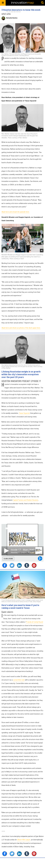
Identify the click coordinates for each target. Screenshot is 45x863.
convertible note (18, 680)
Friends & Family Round (34, 622)
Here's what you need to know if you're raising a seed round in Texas (20, 606)
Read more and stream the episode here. (15, 212)
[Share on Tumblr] (26, 565)
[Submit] (42, 3)
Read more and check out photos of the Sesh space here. (21, 328)
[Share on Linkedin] (19, 565)
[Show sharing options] (42, 129)
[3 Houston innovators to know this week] (22, 38)
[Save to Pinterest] (34, 565)
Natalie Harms (11, 18)
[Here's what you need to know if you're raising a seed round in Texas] (22, 585)
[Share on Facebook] (4, 565)
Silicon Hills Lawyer (23, 840)
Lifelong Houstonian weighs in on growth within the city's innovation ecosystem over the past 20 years (21, 374)
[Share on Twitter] (12, 565)
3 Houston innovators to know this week (21, 9)
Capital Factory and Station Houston (25, 500)
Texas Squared (24, 413)
